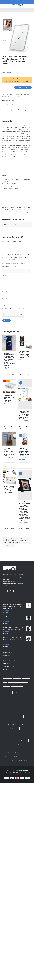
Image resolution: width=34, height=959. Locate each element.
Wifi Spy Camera (14, 542)
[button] (17, 100)
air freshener (26, 676)
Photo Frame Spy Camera (17, 704)
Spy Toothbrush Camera (18, 732)
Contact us (6, 669)
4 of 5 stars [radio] (22, 270)
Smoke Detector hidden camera (11, 728)
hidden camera (24, 692)
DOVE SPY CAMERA (9, 688)
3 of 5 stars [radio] (16, 270)
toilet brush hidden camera (10, 736)
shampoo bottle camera (10, 712)
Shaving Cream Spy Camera (11, 720)
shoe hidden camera (22, 724)
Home (4, 9)
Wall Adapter (7, 748)
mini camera (23, 700)
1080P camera (17, 676)
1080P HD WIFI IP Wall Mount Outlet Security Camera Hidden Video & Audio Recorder (24, 415)
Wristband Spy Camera (24, 760)
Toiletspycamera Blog (8, 666)
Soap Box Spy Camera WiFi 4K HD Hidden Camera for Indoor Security (9, 399)
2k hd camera (8, 676)
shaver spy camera (18, 716)
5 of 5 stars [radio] (28, 270)
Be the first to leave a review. (10, 69)
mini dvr (6, 704)
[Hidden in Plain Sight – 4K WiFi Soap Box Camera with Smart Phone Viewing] (9, 477)
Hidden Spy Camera (9, 540)
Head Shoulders (8, 692)
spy (22, 728)
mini (16, 700)
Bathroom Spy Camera (18, 539)
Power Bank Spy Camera (10, 708)
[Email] (25, 110)
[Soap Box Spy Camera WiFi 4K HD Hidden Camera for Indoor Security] (9, 386)
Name (4, 292)
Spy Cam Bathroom (12, 9)
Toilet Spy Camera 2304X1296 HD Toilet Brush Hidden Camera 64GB (9, 452)
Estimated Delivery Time (9, 660)
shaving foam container (10, 724)
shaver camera (8, 716)
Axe (5, 680)
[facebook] (4, 591)
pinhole (27, 704)
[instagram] (10, 591)
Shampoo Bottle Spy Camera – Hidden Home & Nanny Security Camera (24, 354)
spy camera (7, 732)
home (6, 696)
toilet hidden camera (22, 740)
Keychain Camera (8, 700)
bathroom (7, 684)
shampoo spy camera (23, 712)
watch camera (16, 748)
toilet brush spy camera (10, 740)
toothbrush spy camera (10, 744)
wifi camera (7, 756)
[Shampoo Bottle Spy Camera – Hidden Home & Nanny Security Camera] (25, 342)
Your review (6, 275)
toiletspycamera (8, 772)
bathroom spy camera (17, 684)
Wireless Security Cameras (10, 760)
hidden (16, 692)
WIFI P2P (15, 756)
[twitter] (7, 591)
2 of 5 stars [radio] (10, 270)
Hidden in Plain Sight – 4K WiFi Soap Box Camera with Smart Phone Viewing (9, 490)
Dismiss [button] (27, 2)
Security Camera (21, 708)
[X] (11, 110)
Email (4, 299)
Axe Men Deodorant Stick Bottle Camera (18, 680)
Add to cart (23, 87)
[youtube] (13, 591)
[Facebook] (3, 110)
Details (13, 374)
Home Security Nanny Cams (16, 696)
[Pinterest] (18, 110)
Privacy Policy (6, 663)
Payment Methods (7, 658)
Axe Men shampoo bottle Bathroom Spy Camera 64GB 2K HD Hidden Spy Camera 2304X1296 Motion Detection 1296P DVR (9, 359)
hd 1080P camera (19, 688)
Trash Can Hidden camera (23, 744)
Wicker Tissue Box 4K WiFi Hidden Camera (14, 752)
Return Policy (6, 655)
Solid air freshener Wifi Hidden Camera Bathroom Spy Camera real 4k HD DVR (24, 452)
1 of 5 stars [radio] (4, 270)
